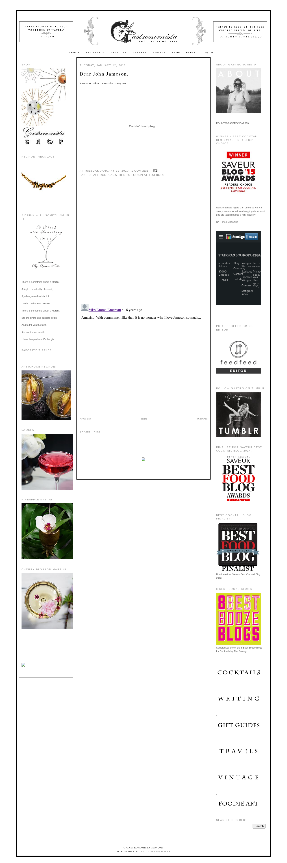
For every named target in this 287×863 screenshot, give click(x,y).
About (75, 52)
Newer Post (85, 418)
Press (191, 52)
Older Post (202, 418)
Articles (118, 52)
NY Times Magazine (227, 222)
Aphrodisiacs (105, 175)
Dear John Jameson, (104, 73)
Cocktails (95, 52)
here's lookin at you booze (143, 175)
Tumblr (159, 52)
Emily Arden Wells (155, 851)
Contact (209, 52)
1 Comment (140, 170)
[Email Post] (154, 170)
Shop (176, 52)
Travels (140, 52)
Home (144, 418)
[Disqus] (143, 243)
